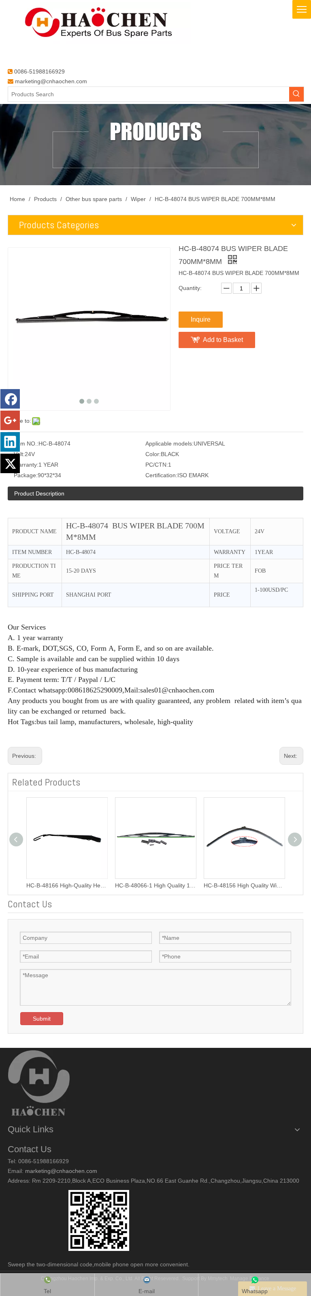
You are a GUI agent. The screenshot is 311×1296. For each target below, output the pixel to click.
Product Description (39, 493)
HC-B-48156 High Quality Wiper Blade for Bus (244, 885)
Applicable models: (169, 443)
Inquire (201, 319)
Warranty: (26, 464)
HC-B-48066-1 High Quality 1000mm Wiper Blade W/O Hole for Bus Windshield (155, 885)
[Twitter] (10, 463)
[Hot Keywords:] (296, 94)
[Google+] (10, 420)
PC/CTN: (156, 464)
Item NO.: (26, 443)
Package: (26, 475)
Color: (153, 454)
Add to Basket (223, 339)
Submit (42, 1018)
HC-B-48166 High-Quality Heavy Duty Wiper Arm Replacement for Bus (66, 885)
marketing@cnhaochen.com (51, 81)
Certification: (161, 475)
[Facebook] (10, 399)
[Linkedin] (10, 442)
